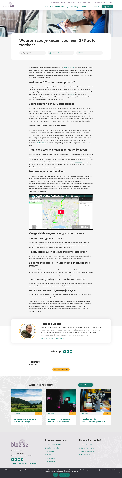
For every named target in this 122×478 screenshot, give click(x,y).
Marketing (74, 7)
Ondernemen (94, 7)
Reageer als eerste (61, 369)
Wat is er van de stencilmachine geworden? (93, 420)
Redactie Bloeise (57, 53)
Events (79, 2)
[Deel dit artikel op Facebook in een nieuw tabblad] (64, 351)
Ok (55, 475)
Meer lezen (64, 475)
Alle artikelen (84, 385)
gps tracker (78, 162)
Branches (50, 451)
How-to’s (63, 2)
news (82, 53)
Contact (110, 2)
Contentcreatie (86, 445)
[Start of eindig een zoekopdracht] (117, 3)
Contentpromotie (87, 448)
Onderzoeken (87, 2)
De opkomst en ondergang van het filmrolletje (25, 420)
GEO (46, 7)
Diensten (56, 2)
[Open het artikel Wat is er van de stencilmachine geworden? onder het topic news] (107, 413)
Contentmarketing (54, 445)
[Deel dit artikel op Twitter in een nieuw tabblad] (68, 351)
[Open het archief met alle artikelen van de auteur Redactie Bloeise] (30, 331)
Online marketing (53, 448)
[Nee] (120, 473)
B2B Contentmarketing (59, 7)
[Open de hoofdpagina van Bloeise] (8, 5)
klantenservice (41, 143)
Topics (106, 7)
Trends (83, 7)
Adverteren (96, 2)
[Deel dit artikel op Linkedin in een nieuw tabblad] (71, 351)
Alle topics (51, 458)
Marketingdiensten (88, 451)
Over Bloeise (71, 2)
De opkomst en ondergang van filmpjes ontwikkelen (59, 420)
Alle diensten (85, 455)
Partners (103, 2)
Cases (50, 2)
